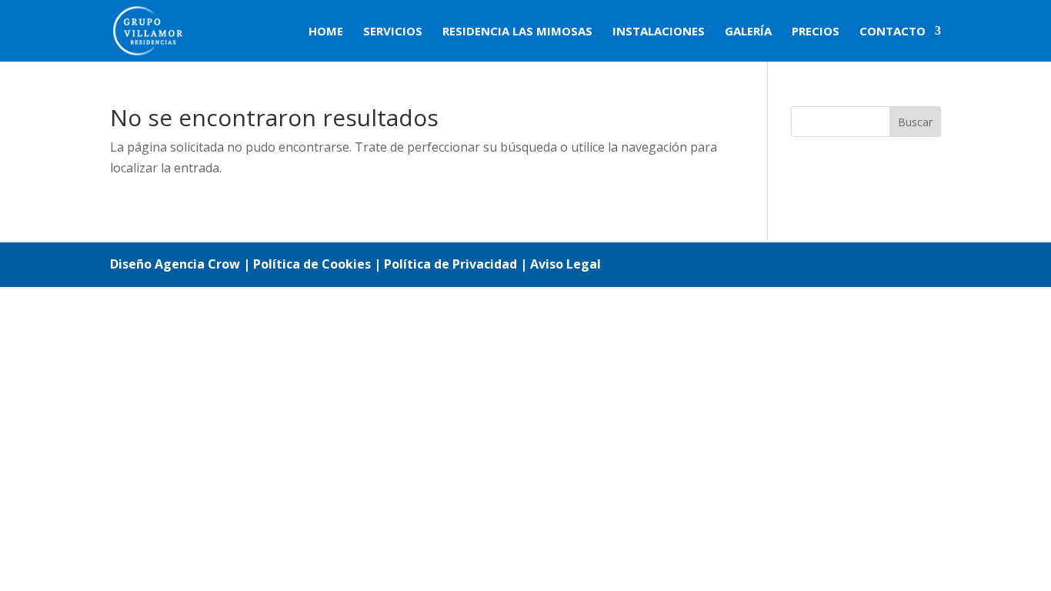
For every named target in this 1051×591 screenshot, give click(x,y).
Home (326, 31)
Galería (748, 31)
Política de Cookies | (318, 263)
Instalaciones (658, 31)
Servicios (392, 31)
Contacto (892, 31)
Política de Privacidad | (457, 263)
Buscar (915, 122)
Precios (815, 31)
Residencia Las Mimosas (517, 31)
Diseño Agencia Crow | (180, 263)
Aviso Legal (565, 263)
